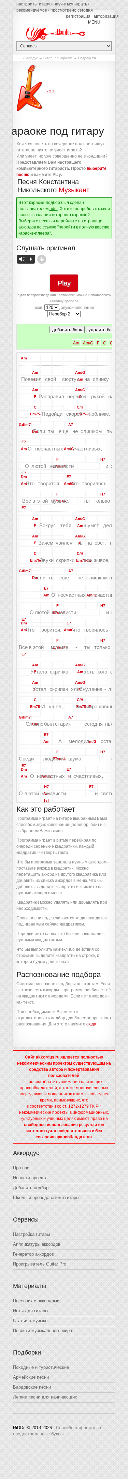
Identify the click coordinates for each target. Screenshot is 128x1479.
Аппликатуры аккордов (36, 1244)
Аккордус (30, 58)
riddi (53, 208)
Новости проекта (30, 1177)
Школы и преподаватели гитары (46, 1197)
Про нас (21, 1167)
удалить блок (102, 329)
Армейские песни (31, 1377)
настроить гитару (33, 4)
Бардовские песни (32, 1387)
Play (64, 283)
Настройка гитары (31, 1234)
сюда (91, 1024)
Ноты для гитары (30, 1310)
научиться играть (70, 4)
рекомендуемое (31, 10)
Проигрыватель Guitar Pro (39, 1264)
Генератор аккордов (33, 1254)
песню (45, 221)
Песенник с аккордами (36, 1300)
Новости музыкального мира (42, 1330)
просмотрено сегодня (72, 10)
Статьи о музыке (30, 1320)
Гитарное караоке (58, 58)
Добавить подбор (30, 1187)
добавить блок (67, 329)
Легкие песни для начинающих (45, 1397)
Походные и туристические (41, 1367)
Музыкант (74, 190)
